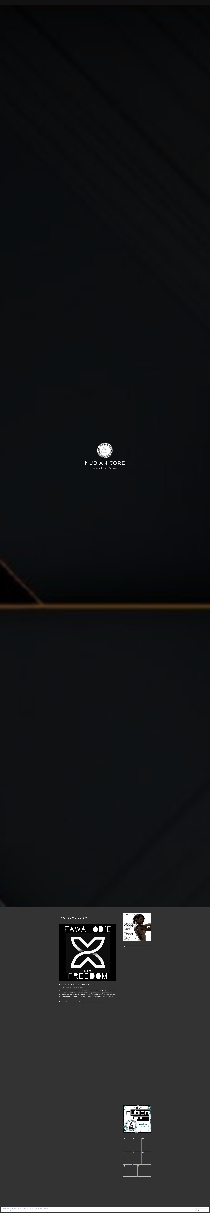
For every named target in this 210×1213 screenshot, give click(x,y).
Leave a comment (95, 1002)
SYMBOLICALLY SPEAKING (77, 984)
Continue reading (108, 997)
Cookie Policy (34, 1210)
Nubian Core (105, 463)
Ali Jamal (80, 987)
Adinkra (67, 1002)
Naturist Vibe (74, 1002)
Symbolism (82, 1002)
